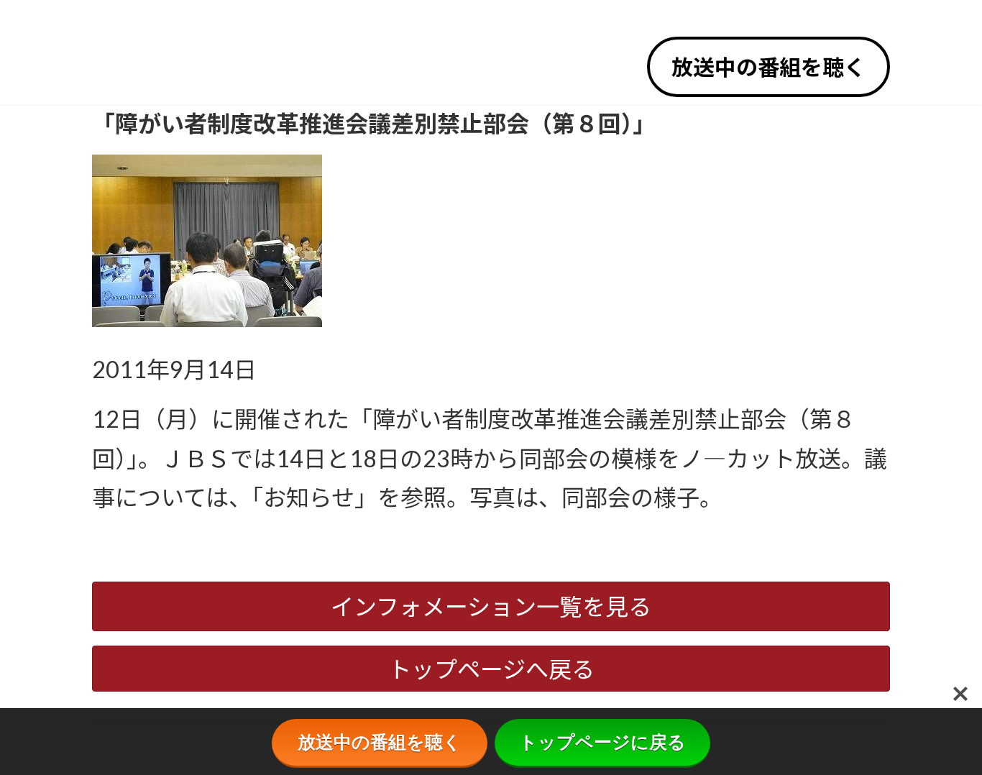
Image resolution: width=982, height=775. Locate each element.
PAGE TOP (948, 738)
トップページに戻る (602, 742)
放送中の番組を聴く (768, 67)
